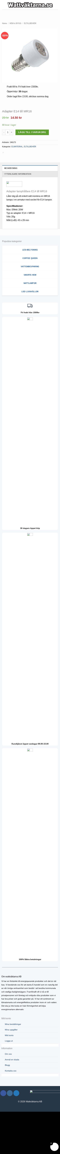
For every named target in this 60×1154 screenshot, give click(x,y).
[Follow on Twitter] (16, 1093)
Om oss (8, 1054)
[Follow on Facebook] (3, 1093)
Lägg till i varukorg (32, 132)
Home (4, 23)
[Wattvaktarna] (30, 5)
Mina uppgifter (11, 1030)
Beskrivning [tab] (10, 168)
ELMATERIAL (17, 147)
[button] (3, 4)
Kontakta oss (10, 1071)
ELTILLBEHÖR (30, 23)
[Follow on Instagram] (10, 1093)
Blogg (7, 1065)
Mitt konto (9, 1035)
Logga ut (9, 1041)
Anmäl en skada (12, 1059)
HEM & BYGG (15, 23)
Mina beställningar (13, 1024)
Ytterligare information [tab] (17, 174)
